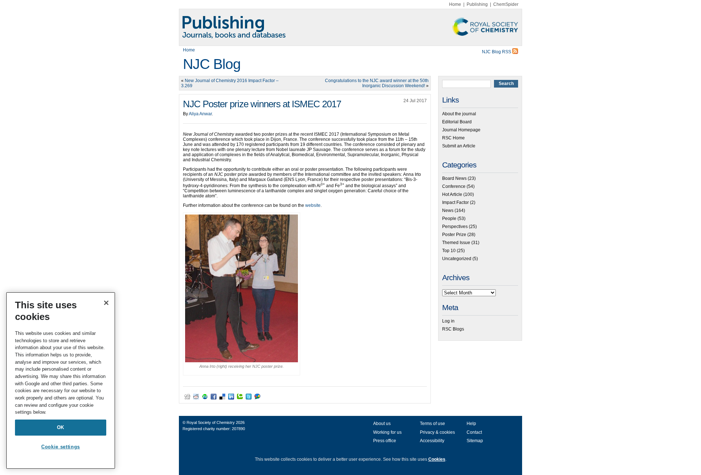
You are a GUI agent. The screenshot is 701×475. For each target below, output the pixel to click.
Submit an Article (458, 145)
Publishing (477, 4)
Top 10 (449, 250)
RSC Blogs (453, 329)
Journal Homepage (461, 129)
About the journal (459, 113)
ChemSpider (505, 4)
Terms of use (432, 423)
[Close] (106, 303)
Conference (454, 186)
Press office (384, 440)
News (447, 210)
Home (455, 4)
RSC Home (453, 137)
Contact (474, 432)
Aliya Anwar (200, 113)
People (449, 218)
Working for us (387, 432)
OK (60, 427)
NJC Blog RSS (497, 51)
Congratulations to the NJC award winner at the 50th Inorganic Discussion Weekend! (377, 83)
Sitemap (475, 440)
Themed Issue (456, 242)
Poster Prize (454, 234)
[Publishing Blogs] (350, 27)
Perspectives (455, 226)
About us (382, 423)
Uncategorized (456, 258)
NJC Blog (212, 64)
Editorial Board (457, 121)
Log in (448, 321)
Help (471, 423)
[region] (60, 380)
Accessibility (432, 440)
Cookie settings (60, 446)
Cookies (436, 459)
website (313, 205)
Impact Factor (455, 202)
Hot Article (452, 194)
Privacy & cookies (437, 432)
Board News (454, 178)
